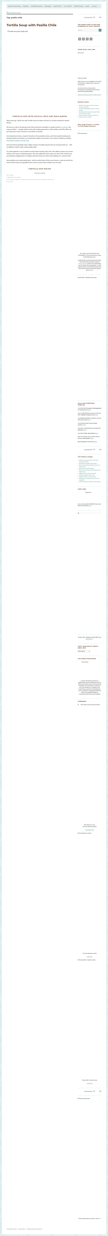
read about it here (89, 830)
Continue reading (39, 173)
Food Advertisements (88, 17)
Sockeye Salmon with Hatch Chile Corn (89, 115)
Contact (94, 6)
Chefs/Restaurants (36, 6)
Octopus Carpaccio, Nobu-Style (87, 475)
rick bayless (44, 179)
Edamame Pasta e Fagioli (85, 117)
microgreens (23, 179)
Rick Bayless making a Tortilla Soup (18, 140)
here (89, 410)
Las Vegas (16, 179)
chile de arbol (10, 179)
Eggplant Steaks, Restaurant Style (87, 473)
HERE (91, 270)
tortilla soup (51, 179)
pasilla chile (37, 179)
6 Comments (10, 181)
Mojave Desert (30, 179)
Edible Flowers (78, 6)
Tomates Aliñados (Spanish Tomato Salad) (89, 481)
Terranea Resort (82, 263)
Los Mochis (64, 127)
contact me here (97, 94)
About (87, 6)
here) (96, 415)
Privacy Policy (21, 1229)
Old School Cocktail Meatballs (86, 468)
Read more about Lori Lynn (84, 94)
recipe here (89, 956)
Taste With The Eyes (12, 1229)
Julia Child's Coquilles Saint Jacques (88, 463)
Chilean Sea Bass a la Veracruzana (87, 476)
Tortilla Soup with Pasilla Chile (31, 25)
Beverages (48, 6)
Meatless (26, 6)
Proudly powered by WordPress (34, 1229)
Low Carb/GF (68, 6)
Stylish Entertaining (14, 6)
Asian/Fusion (58, 6)
